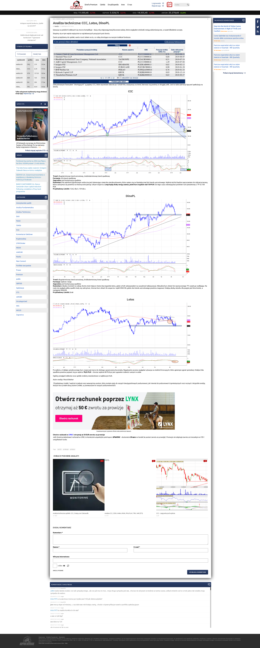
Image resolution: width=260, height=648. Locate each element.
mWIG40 (19, 252)
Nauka (18, 257)
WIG (17, 306)
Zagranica (20, 315)
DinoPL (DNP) (60, 19)
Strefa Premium (91, 5)
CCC (54, 19)
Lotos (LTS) (70, 19)
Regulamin (62, 637)
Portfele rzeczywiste (23, 266)
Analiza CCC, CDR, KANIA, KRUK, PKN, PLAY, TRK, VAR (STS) (124, 513)
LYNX (71, 435)
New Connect (21, 261)
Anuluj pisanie (58, 570)
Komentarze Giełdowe (24, 234)
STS (35, 111)
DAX (18, 216)
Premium (19, 274)
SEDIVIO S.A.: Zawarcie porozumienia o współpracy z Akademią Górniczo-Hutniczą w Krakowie (30, 177)
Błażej (57, 26)
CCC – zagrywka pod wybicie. (165, 513)
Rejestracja (156, 6)
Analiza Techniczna (23, 212)
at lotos (72, 449)
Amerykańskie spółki (23, 203)
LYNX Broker (20, 243)
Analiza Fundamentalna (25, 111)
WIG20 (18, 310)
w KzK (123, 286)
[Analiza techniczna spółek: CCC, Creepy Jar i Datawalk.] (79, 485)
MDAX (18, 248)
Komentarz (58, 533)
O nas (129, 5)
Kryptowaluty (21, 239)
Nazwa (56, 547)
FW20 (18, 221)
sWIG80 (19, 297)
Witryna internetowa (61, 557)
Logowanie (156, 3)
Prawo (18, 270)
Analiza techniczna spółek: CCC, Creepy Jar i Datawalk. (71, 513)
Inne (123, 5)
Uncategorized (21, 301)
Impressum (42, 637)
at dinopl (65, 449)
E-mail (137, 547)
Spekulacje (20, 288)
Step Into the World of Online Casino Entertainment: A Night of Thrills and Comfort (227, 28)
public (18, 279)
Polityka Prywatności (52, 637)
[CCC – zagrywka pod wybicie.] (182, 485)
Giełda (102, 5)
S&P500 (19, 283)
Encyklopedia (113, 5)
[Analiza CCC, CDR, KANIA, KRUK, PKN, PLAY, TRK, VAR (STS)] (130, 485)
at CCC (59, 449)
